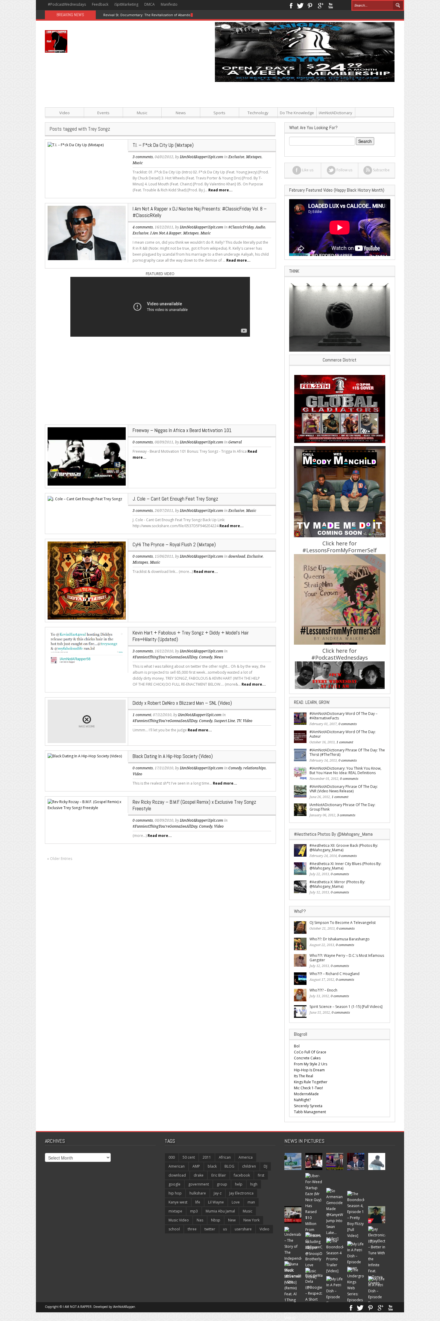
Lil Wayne (216, 1202)
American (177, 1166)
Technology (258, 112)
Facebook (291, 5)
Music (142, 112)
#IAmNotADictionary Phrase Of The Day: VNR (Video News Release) (343, 789)
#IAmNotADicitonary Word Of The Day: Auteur (342, 734)
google (174, 1184)
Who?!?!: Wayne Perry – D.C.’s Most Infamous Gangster (346, 957)
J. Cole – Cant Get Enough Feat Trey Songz (175, 498)
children (249, 1166)
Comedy (205, 657)
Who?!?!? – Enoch (323, 990)
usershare (243, 1229)
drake (199, 1175)
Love (236, 1202)
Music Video (179, 1220)
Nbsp (215, 1220)
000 (172, 1157)
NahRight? (302, 1099)
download (236, 556)
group (222, 1184)
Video (64, 112)
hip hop (175, 1193)
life (197, 1202)
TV (239, 721)
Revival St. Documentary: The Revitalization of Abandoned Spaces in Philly (162, 15)
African (225, 1157)
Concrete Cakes (307, 1058)
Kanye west (178, 1202)
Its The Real (303, 1076)
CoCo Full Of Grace (310, 1052)
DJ (265, 1166)
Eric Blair (218, 1175)
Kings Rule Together (310, 1081)
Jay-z (217, 1193)
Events (103, 112)
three (192, 1229)
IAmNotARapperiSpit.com (201, 227)
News (181, 112)
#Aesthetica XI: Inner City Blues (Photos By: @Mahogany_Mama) (345, 866)
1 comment (142, 715)
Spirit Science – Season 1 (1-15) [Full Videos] (346, 1006)
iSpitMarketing (126, 4)
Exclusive (140, 233)
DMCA (149, 4)
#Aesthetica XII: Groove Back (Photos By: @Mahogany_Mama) (343, 847)
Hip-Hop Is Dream (309, 1070)
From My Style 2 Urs (310, 1064)
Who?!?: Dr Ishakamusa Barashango (339, 939)
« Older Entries (59, 858)
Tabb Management (310, 1111)
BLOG (229, 1166)
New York (251, 1220)
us (225, 1229)
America (246, 1157)
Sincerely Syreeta (308, 1105)
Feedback (100, 4)
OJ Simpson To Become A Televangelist (342, 922)
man (251, 1202)
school (174, 1229)
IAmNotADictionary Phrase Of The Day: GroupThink (342, 807)
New (232, 1220)
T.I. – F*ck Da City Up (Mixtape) (163, 145)
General (235, 442)
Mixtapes (191, 233)
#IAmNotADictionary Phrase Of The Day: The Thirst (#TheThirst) (347, 752)
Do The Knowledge (297, 112)
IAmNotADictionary (335, 112)
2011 (207, 1157)
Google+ (320, 5)
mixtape (175, 1211)
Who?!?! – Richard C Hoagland (334, 973)
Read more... (220, 190)
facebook (242, 1175)
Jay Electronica (241, 1193)
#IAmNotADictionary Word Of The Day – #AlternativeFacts (343, 716)
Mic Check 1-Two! (308, 1087)
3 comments (143, 157)
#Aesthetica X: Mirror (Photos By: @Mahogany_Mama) (337, 884)
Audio (260, 227)
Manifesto (169, 4)
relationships (254, 768)
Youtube (330, 5)
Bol (297, 1046)
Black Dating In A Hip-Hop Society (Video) (173, 756)
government (198, 1184)
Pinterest (310, 5)
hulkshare (197, 1193)
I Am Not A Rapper (165, 233)
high (253, 1184)
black (212, 1166)
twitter (209, 1229)
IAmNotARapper (124, 1307)
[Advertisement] (280, 124)
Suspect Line (224, 721)
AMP (196, 1166)
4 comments (143, 227)
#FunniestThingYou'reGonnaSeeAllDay (165, 657)
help (238, 1184)
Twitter (300, 5)
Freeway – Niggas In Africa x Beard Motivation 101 (182, 430)
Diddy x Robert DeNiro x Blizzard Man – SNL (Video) (182, 703)
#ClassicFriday (241, 227)
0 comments (143, 442)
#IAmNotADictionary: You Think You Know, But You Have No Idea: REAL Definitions (345, 770)
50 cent (189, 1157)
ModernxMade (306, 1093)
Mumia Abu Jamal (220, 1211)
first (261, 1175)
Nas (200, 1220)
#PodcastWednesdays (67, 4)
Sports (219, 112)
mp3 (194, 1211)
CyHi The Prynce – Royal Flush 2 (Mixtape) (174, 544)
